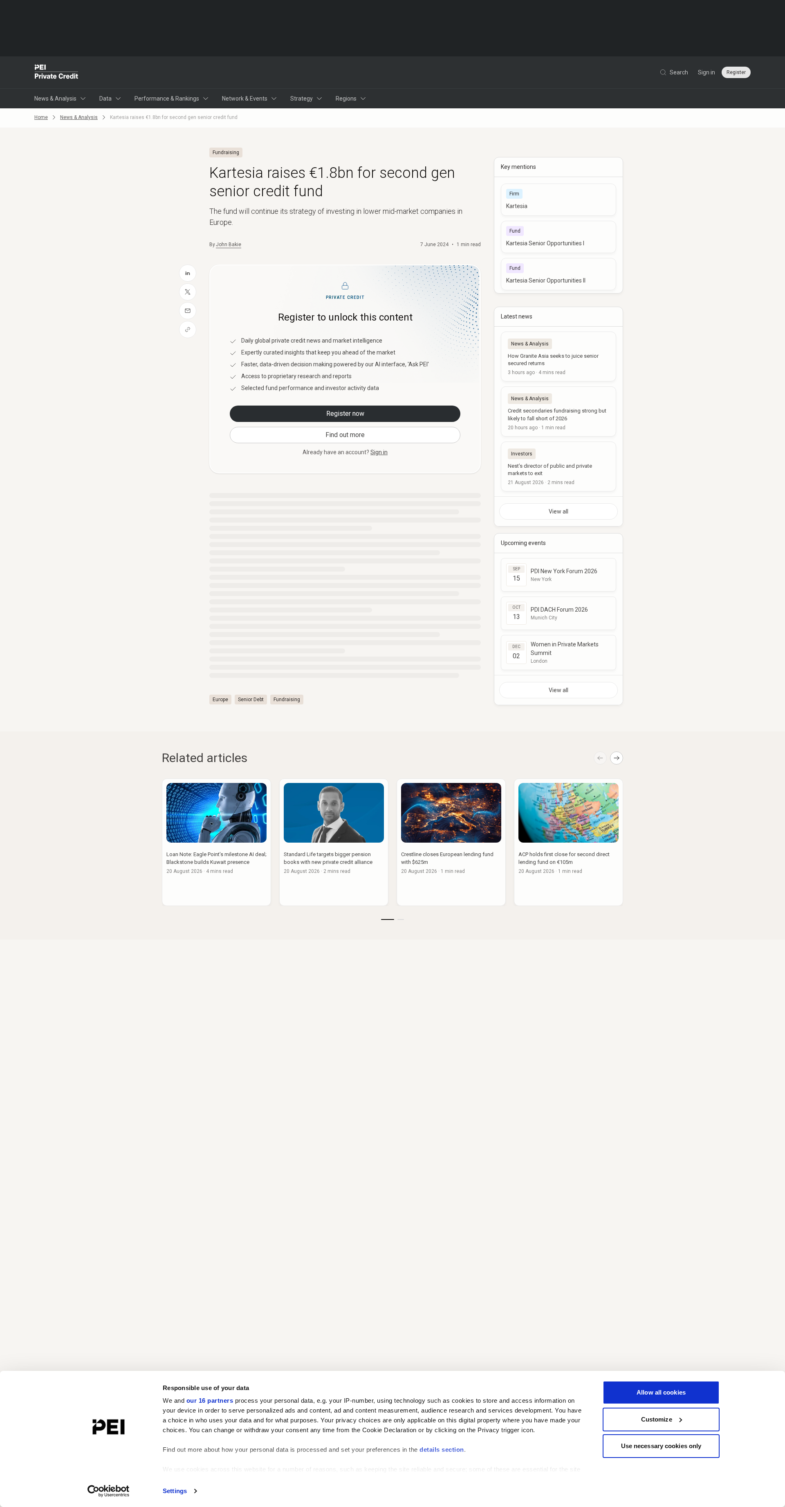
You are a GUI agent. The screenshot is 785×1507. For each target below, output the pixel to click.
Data (105, 98)
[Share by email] (187, 310)
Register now (345, 413)
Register (736, 72)
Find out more (345, 435)
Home (41, 117)
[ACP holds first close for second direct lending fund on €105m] (568, 842)
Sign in (706, 72)
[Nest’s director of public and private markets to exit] (558, 466)
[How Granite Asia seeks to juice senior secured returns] (558, 356)
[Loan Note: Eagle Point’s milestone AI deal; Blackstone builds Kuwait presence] (216, 842)
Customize (656, 1419)
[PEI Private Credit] (56, 72)
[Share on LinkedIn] (187, 273)
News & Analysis (55, 98)
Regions (346, 98)
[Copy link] (187, 329)
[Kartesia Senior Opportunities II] (558, 274)
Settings (175, 1490)
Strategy (301, 98)
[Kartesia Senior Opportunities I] (558, 237)
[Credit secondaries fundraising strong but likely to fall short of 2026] (558, 411)
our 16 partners (209, 1400)
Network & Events (244, 98)
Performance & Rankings (167, 98)
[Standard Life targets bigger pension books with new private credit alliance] (334, 842)
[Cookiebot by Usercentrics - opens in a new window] (108, 1491)
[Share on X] (187, 292)
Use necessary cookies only (661, 1445)
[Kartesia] (558, 199)
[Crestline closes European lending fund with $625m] (451, 842)
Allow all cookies (661, 1392)
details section (441, 1449)
